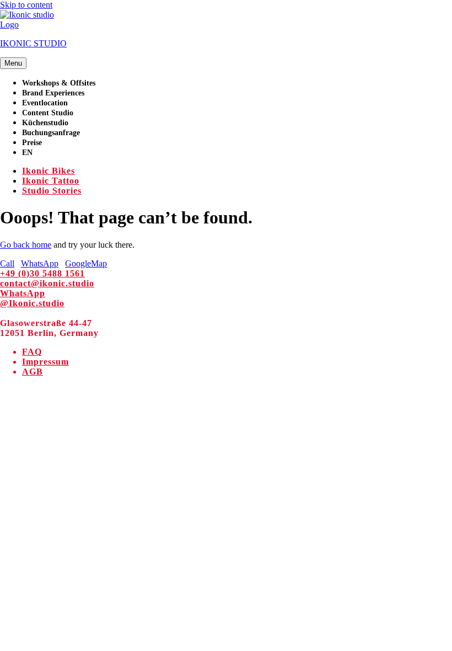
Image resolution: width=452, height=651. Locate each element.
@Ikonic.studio (32, 303)
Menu (13, 63)
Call (7, 263)
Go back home (25, 244)
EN (27, 152)
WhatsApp (39, 263)
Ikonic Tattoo (50, 180)
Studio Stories (52, 190)
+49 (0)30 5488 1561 (42, 273)
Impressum (45, 361)
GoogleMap (86, 263)
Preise (32, 142)
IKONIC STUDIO (33, 43)
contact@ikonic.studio (47, 283)
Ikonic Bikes (48, 170)
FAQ (32, 351)
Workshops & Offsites (58, 83)
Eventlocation (45, 103)
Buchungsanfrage (51, 133)
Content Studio (47, 113)
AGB (32, 371)
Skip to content (26, 4)
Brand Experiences (53, 93)
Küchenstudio (45, 123)
